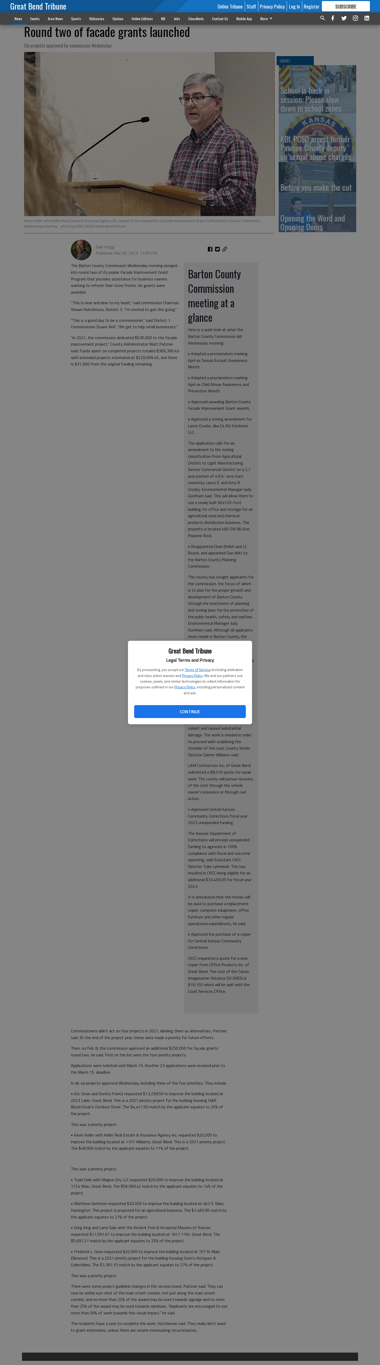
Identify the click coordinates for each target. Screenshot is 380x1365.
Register (312, 6)
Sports (76, 18)
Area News (55, 18)
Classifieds (196, 18)
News (18, 18)
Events (35, 18)
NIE (163, 18)
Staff (251, 6)
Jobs (177, 18)
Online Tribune (230, 6)
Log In (294, 6)
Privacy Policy (192, 675)
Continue (190, 711)
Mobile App (244, 18)
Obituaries (96, 18)
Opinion (117, 18)
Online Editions (142, 18)
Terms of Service (198, 669)
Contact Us (220, 18)
